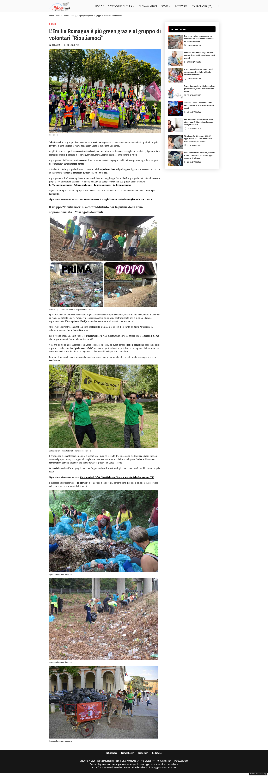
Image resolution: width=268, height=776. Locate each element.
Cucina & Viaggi (148, 6)
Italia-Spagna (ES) (202, 6)
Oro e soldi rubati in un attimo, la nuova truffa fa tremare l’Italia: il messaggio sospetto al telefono (199, 155)
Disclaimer (143, 753)
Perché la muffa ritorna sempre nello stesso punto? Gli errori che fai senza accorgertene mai (198, 122)
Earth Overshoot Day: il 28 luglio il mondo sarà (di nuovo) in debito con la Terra (116, 199)
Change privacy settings (258, 774)
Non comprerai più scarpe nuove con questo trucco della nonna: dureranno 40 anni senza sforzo (199, 39)
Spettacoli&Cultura (120, 6)
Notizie (99, 6)
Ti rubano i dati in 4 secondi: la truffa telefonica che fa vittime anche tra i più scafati (199, 105)
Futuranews (111, 753)
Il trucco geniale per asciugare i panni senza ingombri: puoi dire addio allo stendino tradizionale (198, 72)
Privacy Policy (127, 753)
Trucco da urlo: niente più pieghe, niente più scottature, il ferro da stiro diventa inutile (199, 88)
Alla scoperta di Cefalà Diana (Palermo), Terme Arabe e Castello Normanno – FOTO (117, 477)
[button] (218, 6)
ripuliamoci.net (108, 169)
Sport (164, 6)
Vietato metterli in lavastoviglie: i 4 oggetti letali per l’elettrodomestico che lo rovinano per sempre (198, 138)
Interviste (181, 6)
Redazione (157, 753)
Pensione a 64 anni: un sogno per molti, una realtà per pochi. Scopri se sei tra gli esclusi (199, 55)
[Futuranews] (59, 6)
